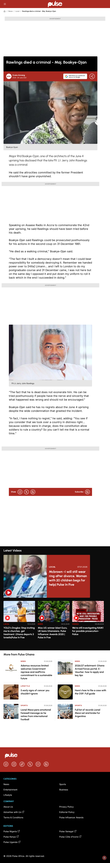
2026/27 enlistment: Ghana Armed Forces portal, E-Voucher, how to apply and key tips (89, 670)
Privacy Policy (66, 806)
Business (63, 789)
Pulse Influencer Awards (71, 817)
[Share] (92, 76)
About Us (8, 806)
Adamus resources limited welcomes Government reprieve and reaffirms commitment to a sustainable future (36, 672)
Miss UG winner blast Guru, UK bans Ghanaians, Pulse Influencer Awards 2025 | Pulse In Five (52, 632)
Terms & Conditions (13, 817)
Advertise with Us (12, 812)
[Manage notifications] (104, 858)
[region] (55, 624)
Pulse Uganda (10, 842)
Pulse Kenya (9, 836)
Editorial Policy (66, 812)
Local (17, 11)
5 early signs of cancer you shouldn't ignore (35, 692)
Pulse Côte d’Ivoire (68, 836)
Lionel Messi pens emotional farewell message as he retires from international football (36, 714)
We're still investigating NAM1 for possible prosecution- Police (87, 631)
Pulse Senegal (66, 831)
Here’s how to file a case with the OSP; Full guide (90, 692)
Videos (75, 624)
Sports (24, 705)
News (10, 11)
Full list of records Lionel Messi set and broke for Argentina (87, 713)
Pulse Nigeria (10, 831)
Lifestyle (25, 686)
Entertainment (10, 789)
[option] (19, 624)
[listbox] (55, 624)
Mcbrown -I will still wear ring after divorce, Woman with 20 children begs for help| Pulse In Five (68, 578)
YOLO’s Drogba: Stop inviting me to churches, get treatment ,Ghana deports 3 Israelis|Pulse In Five (19, 632)
